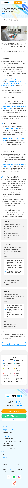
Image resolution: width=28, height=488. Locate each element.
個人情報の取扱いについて (8, 471)
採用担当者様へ (6, 469)
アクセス (4, 467)
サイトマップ (21, 467)
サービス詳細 (6, 443)
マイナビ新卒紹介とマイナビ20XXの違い (12, 441)
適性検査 (12, 19)
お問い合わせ (6, 464)
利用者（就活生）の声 (8, 445)
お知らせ (5, 426)
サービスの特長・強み (8, 438)
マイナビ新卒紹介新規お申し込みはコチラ (14, 344)
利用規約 (20, 469)
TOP (2, 19)
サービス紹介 (6, 436)
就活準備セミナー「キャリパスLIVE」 (12, 430)
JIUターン (5, 454)
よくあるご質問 (21, 464)
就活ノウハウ (7, 19)
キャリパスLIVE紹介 (7, 432)
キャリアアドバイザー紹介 (9, 448)
